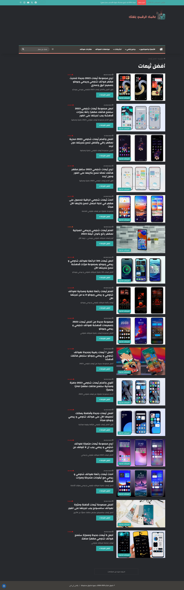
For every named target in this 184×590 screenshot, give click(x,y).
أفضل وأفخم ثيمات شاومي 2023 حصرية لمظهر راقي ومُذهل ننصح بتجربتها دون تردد (91, 142)
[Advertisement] (67, 25)
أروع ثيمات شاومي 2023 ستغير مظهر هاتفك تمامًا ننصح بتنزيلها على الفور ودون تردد (92, 173)
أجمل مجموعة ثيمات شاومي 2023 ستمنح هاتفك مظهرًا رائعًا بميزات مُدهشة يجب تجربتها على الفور (94, 112)
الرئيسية (161, 58)
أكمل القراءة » (104, 95)
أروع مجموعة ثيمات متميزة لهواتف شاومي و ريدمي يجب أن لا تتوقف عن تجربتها (93, 447)
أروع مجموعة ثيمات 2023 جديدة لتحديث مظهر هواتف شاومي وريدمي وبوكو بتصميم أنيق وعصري (91, 81)
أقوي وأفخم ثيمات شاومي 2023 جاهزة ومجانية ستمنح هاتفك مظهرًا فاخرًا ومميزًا (91, 386)
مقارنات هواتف (86, 49)
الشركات (118, 49)
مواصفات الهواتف (102, 49)
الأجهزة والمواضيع (148, 49)
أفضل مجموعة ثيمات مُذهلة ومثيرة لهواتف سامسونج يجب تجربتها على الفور (90, 506)
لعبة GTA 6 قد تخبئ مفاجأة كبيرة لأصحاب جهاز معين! (118, 2)
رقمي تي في (73, 585)
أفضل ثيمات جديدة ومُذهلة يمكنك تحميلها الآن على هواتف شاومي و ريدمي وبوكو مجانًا (90, 416)
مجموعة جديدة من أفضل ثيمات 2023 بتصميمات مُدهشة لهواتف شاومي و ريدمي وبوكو (92, 325)
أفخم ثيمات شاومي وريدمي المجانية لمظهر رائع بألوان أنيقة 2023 (93, 232)
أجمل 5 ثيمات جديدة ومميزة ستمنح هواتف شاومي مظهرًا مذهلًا (94, 537)
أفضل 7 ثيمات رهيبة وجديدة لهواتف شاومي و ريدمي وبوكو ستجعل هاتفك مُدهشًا (92, 356)
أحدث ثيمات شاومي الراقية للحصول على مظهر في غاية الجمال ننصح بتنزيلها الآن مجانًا (91, 203)
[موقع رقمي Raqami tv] (147, 14)
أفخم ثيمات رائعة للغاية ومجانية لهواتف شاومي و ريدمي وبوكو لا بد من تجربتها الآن (90, 295)
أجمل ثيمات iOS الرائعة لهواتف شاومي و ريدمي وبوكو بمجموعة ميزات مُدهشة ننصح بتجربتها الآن (90, 264)
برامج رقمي (131, 49)
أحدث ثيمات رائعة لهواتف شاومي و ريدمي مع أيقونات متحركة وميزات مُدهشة (93, 477)
